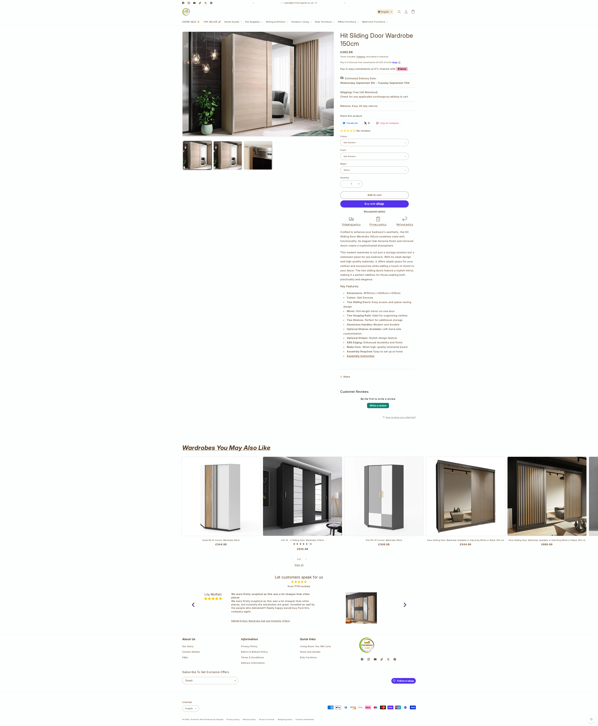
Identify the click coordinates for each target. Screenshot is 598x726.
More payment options (374, 211)
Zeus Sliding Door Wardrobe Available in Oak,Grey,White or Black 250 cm (546, 540)
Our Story (187, 646)
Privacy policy (378, 224)
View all (299, 565)
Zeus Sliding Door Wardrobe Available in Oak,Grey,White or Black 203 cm (465, 540)
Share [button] (346, 376)
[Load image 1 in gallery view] (197, 155)
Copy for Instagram (389, 123)
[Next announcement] (344, 3)
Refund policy (404, 224)
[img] (299, 582)
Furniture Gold (197, 719)
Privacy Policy (249, 646)
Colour (343, 136)
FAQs (185, 657)
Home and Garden (310, 651)
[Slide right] (305, 559)
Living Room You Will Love (315, 646)
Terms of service (267, 719)
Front (343, 150)
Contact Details (191, 651)
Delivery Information (253, 663)
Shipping (360, 56)
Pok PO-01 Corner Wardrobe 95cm (384, 540)
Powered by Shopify (214, 719)
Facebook (352, 123)
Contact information (305, 719)
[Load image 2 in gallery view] (227, 155)
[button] (233, 22)
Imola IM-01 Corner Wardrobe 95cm (221, 540)
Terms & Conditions (252, 657)
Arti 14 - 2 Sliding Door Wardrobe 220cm (302, 540)
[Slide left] (292, 559)
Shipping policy (351, 224)
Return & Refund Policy (254, 651)
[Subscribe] (234, 680)
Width (343, 164)
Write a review (378, 405)
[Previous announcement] (253, 3)
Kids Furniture (308, 657)
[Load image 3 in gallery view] (258, 155)
